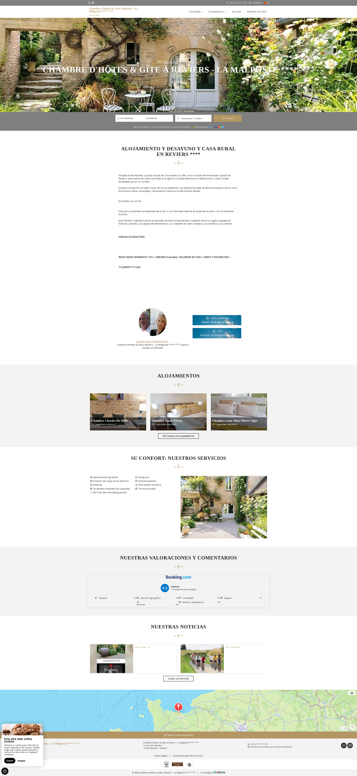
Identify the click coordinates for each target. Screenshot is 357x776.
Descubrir (195, 11)
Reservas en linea (256, 11)
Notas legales (160, 755)
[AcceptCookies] (4, 771)
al (146, 118)
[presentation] (5, 106)
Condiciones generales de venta (188, 755)
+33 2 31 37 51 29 (259, 744)
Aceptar (9, 760)
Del (122, 118)
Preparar (21, 760)
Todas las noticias (178, 678)
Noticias (236, 11)
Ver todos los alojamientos (178, 436)
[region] (22, 745)
